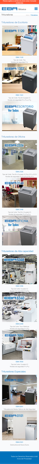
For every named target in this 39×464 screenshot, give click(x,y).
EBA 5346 (19, 286)
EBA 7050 (19, 362)
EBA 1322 (19, 95)
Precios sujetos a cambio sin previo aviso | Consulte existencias (19, 2)
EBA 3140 (19, 209)
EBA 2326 (19, 172)
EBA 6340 (19, 324)
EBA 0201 (19, 406)
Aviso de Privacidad (24, 459)
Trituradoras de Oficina (13, 136)
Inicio (27, 15)
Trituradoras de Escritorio (14, 22)
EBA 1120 (19, 57)
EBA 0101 (19, 442)
